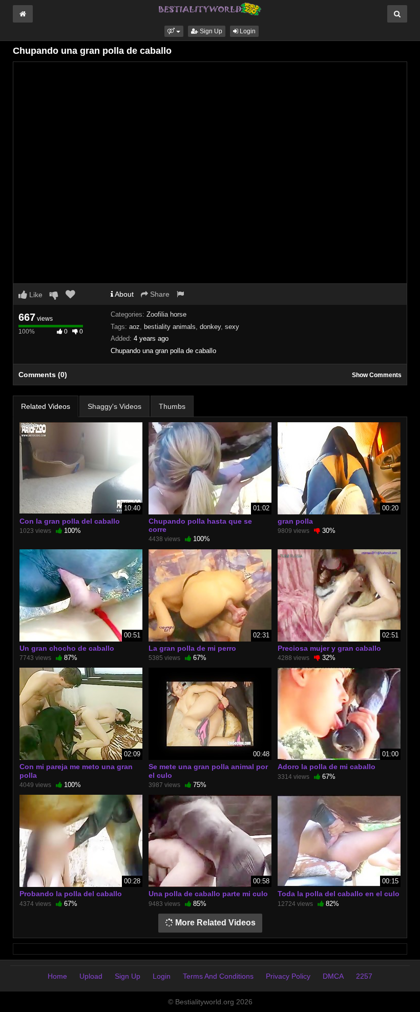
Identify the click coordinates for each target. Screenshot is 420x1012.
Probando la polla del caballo (70, 894)
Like (35, 295)
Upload (90, 976)
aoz (134, 327)
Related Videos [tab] (45, 406)
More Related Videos (214, 922)
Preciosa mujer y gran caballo (329, 648)
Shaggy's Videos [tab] (114, 406)
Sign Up (210, 31)
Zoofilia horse (166, 314)
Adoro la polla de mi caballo (326, 766)
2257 (364, 976)
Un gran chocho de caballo (66, 648)
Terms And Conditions (218, 976)
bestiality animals (170, 327)
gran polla (295, 521)
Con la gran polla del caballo (69, 521)
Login (247, 31)
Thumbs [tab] (172, 406)
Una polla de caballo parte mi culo (208, 894)
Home (57, 976)
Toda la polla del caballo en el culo (339, 894)
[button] (173, 31)
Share (159, 294)
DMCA (333, 976)
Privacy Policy (288, 976)
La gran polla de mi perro (192, 648)
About (123, 294)
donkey (210, 327)
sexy (232, 327)
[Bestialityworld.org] (210, 8)
